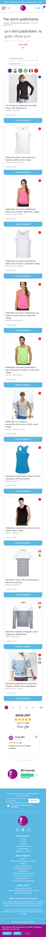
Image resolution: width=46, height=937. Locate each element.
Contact (23, 841)
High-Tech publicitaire (23, 868)
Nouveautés (23, 848)
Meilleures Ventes (23, 851)
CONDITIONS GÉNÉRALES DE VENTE (23, 891)
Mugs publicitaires (23, 878)
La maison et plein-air (23, 876)
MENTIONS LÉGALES (23, 893)
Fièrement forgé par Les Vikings (23, 922)
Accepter (7, 933)
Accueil (6, 23)
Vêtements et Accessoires (19, 23)
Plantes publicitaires (23, 866)
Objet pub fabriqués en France (23, 861)
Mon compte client (23, 888)
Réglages (27, 933)
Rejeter (17, 933)
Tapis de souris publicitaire (23, 881)
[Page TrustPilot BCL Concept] (23, 774)
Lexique (23, 843)
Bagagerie (23, 871)
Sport (23, 858)
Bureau (23, 863)
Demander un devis (23, 846)
